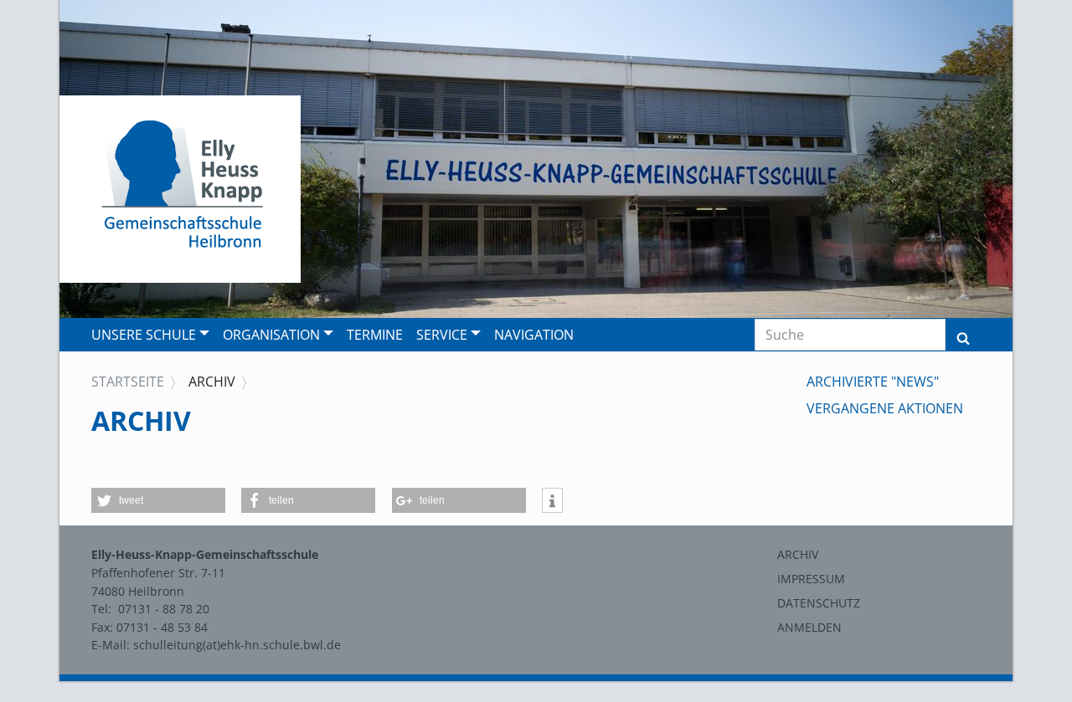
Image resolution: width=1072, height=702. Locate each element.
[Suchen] (963, 335)
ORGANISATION (271, 334)
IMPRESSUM (811, 579)
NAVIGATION (534, 334)
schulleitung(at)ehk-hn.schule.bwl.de (237, 645)
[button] (158, 500)
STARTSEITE (127, 381)
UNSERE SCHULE (143, 334)
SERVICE (441, 334)
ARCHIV (797, 554)
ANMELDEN (809, 627)
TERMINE (375, 334)
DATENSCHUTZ (818, 603)
